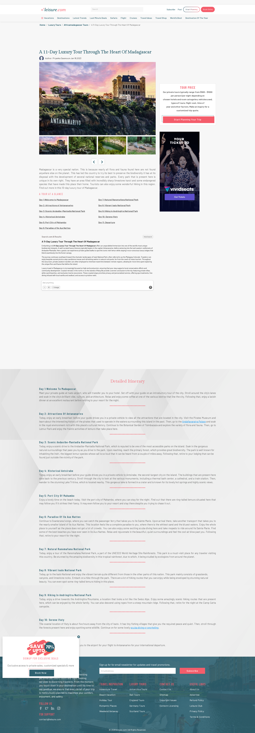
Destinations (63, 18)
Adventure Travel (108, 689)
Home (42, 25)
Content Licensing (169, 705)
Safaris (113, 18)
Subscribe (171, 9)
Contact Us (165, 689)
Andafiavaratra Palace (194, 421)
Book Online (208, 9)
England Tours (136, 700)
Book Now (40, 672)
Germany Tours (137, 705)
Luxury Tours (54, 25)
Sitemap (164, 694)
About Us (194, 689)
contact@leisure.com (50, 719)
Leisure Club (196, 705)
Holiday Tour (105, 700)
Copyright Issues (168, 700)
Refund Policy (197, 700)
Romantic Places (108, 705)
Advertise (194, 694)
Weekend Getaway (108, 711)
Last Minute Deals (98, 18)
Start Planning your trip (187, 119)
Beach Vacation (107, 694)
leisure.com (121, 729)
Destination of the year (196, 18)
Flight (123, 18)
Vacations (49, 18)
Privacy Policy (197, 711)
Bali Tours (134, 694)
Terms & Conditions (200, 716)
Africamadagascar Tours (76, 25)
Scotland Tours (137, 711)
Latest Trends (79, 18)
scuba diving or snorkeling (144, 627)
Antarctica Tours (138, 689)
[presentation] (94, 161)
